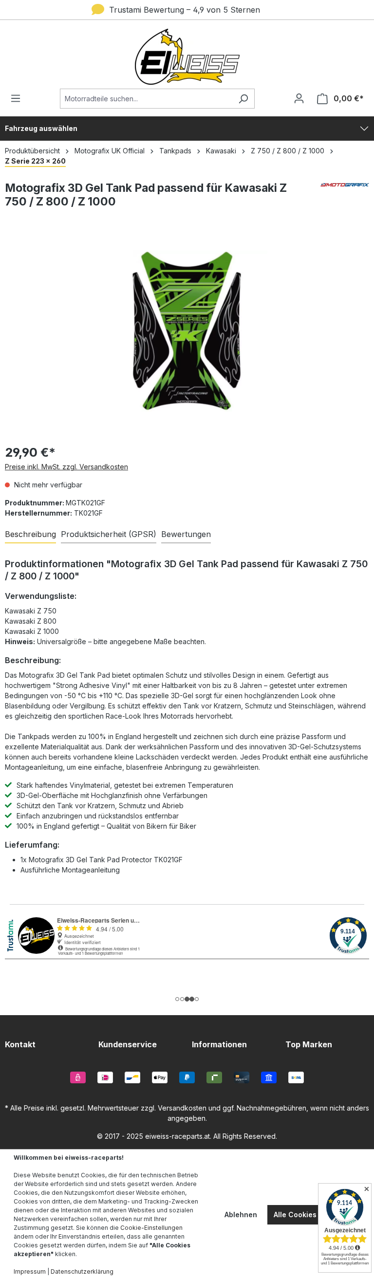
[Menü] (18, 98)
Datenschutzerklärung (82, 1271)
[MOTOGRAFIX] (344, 199)
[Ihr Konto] (299, 98)
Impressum (30, 1271)
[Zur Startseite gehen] (187, 57)
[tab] (30, 534)
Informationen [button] (219, 1044)
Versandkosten (182, 1108)
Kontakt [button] (20, 1044)
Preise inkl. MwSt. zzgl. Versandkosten (66, 467)
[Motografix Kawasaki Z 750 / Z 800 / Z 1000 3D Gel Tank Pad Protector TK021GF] (186, 330)
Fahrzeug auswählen (41, 128)
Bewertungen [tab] (186, 534)
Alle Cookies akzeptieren (317, 1214)
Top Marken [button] (308, 1044)
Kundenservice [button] (127, 1044)
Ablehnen (240, 1214)
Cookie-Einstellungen (151, 1227)
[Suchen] (243, 99)
